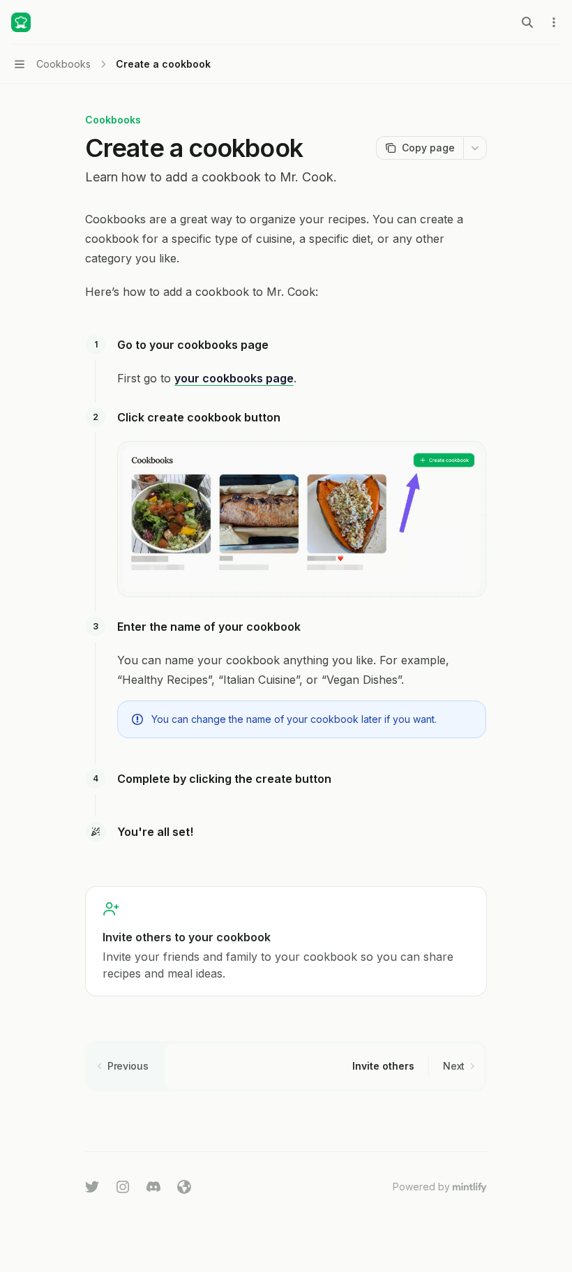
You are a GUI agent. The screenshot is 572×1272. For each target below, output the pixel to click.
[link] (286, 941)
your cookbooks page (234, 378)
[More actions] (554, 22)
